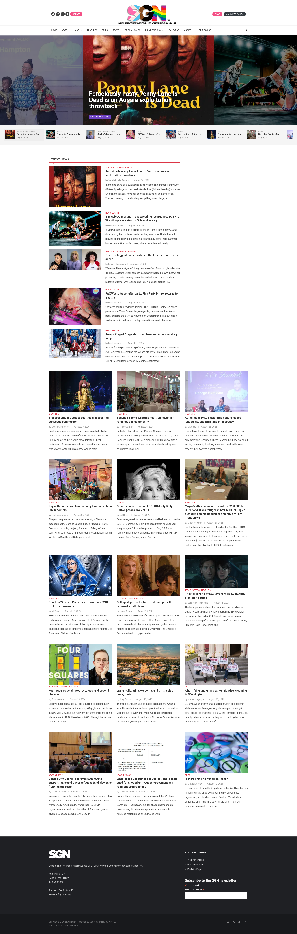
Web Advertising (195, 859)
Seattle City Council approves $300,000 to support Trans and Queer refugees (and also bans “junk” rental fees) (80, 782)
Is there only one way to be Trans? (206, 778)
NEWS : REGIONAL (124, 775)
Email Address (194, 889)
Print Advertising (195, 864)
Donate (76, 14)
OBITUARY (121, 502)
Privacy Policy (71, 925)
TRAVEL (120, 687)
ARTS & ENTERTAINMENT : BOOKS (63, 687)
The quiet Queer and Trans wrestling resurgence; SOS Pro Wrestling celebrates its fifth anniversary (131, 97)
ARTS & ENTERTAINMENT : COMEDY (120, 251)
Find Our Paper (194, 869)
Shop (217, 14)
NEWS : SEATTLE (112, 213)
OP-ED (187, 687)
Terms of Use (55, 925)
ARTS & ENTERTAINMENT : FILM (118, 168)
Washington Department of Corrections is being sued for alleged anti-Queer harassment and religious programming (147, 782)
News (92, 117)
